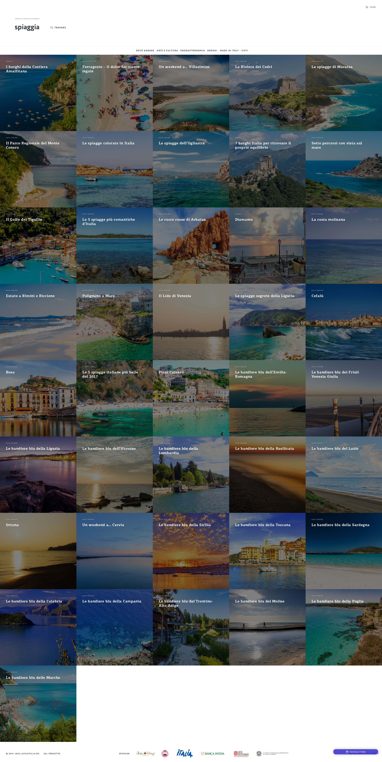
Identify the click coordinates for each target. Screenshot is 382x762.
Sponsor (124, 753)
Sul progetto (52, 753)
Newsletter (357, 752)
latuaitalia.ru (30, 753)
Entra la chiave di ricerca (27, 19)
